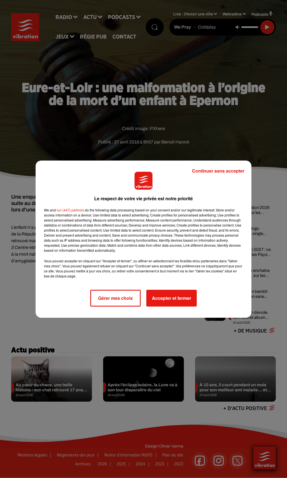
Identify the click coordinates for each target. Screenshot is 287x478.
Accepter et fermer (171, 298)
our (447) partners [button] (70, 210)
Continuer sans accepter (218, 171)
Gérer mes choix (115, 298)
